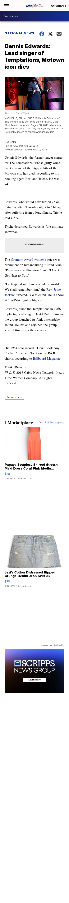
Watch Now (58, 6)
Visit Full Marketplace (51, 422)
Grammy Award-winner (27, 259)
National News (19, 33)
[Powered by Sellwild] (58, 645)
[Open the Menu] (6, 5)
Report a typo (14, 397)
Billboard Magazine (46, 358)
